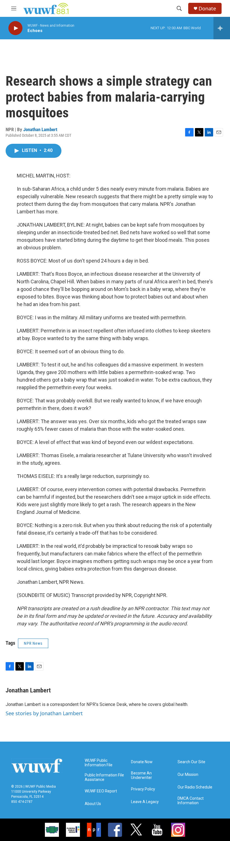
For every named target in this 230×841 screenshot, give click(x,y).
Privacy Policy (143, 789)
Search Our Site (191, 762)
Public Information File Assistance (104, 777)
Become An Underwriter (141, 775)
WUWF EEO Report (101, 791)
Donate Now (142, 762)
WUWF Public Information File (98, 762)
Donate (207, 9)
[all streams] (221, 28)
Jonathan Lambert (40, 129)
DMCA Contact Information (191, 800)
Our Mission (188, 774)
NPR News (33, 643)
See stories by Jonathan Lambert (44, 713)
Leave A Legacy (145, 802)
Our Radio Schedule (195, 787)
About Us (93, 804)
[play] (15, 28)
